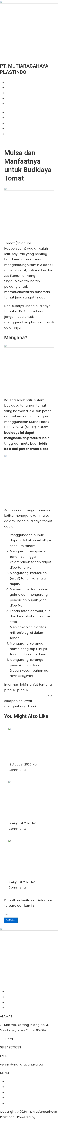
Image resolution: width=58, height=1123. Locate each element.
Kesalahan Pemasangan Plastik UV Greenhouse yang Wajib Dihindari (27, 806)
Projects (12, 93)
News (10, 98)
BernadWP (44, 1117)
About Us (13, 82)
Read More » (18, 759)
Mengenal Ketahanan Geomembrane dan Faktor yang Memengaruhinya (26, 865)
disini (41, 706)
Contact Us (14, 104)
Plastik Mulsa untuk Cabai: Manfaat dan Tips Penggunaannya (26, 747)
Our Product (15, 87)
